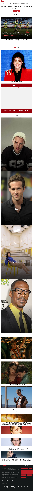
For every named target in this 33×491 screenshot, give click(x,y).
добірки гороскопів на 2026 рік (16, 81)
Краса (30, 468)
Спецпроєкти (16, 14)
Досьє (16, 115)
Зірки (27, 468)
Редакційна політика (4, 483)
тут (20, 8)
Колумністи (23, 477)
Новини (23, 468)
